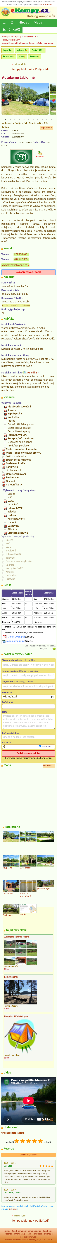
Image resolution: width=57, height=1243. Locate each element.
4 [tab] (19, 119)
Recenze (34, 57)
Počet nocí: (8, 702)
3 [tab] (14, 119)
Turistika (32, 372)
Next (54, 100)
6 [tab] (28, 119)
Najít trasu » (46, 128)
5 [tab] (24, 119)
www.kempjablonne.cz (14, 265)
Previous (3, 100)
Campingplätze (34, 1231)
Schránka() (11, 30)
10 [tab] (46, 119)
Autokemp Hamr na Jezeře (16, 937)
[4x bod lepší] (34, 1141)
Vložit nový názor (28, 1155)
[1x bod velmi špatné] (17, 1141)
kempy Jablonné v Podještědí (30, 69)
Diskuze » (13, 1209)
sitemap (47, 1234)
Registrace (37, 1234)
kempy (7, 1231)
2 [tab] (10, 119)
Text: (4, 712)
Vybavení (21, 50)
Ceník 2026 (37, 50)
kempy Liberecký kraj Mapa (14, 43)
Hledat (24, 22)
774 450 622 (21, 254)
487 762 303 (21, 259)
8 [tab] (37, 119)
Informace (19, 1234)
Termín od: (7, 693)
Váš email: (7, 742)
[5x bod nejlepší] (40, 1141)
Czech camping (19, 1231)
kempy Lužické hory (11, 40)
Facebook (47, 1231)
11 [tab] (51, 119)
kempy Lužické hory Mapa (41, 43)
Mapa (38, 22)
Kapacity (7, 50)
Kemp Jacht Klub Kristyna (16, 1017)
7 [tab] (33, 119)
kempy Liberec (30, 37)
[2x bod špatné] (23, 1141)
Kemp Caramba (11, 977)
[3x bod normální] (28, 1141)
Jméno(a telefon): (11, 733)
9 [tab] (42, 119)
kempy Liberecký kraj (11, 37)
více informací (45, 5)
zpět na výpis (20, 64)
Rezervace (8, 57)
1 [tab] (5, 119)
